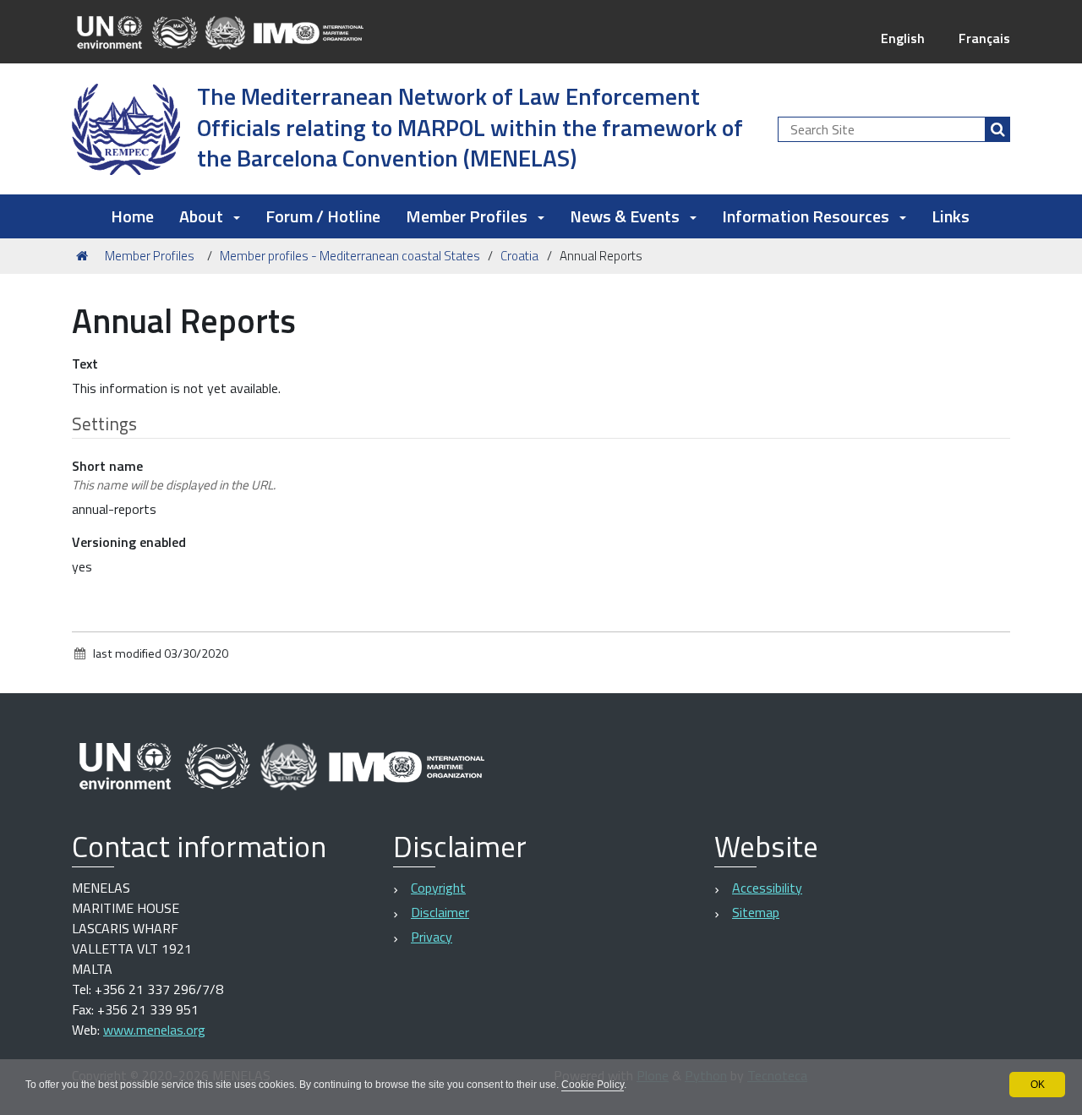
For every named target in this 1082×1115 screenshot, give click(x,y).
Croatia (519, 255)
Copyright (438, 887)
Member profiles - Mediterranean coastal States (350, 255)
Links (951, 216)
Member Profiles (149, 255)
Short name (174, 475)
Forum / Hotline (322, 216)
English (903, 38)
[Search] (997, 129)
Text (85, 363)
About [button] (201, 216)
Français (984, 38)
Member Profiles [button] (466, 216)
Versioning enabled (129, 542)
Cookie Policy (592, 1084)
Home (132, 216)
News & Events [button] (625, 216)
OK (1037, 1084)
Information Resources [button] (805, 216)
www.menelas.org (154, 1029)
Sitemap (755, 912)
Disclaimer (440, 912)
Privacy (431, 936)
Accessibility (767, 887)
